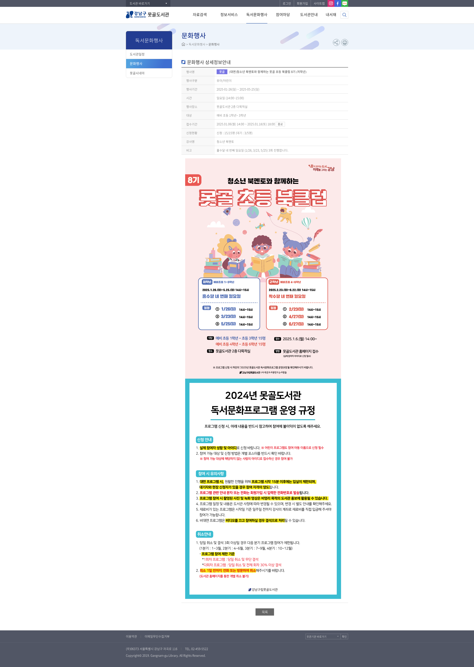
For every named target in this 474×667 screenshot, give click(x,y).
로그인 (287, 3)
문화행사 (136, 63)
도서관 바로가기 (140, 3)
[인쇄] (344, 42)
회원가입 (302, 3)
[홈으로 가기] (183, 44)
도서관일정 (137, 54)
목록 (265, 611)
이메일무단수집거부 (157, 636)
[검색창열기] (344, 14)
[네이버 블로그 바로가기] (344, 3)
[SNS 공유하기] (336, 42)
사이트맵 (319, 3)
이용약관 (131, 636)
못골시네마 (137, 73)
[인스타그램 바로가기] (331, 3)
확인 (344, 636)
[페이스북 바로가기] (337, 3)
